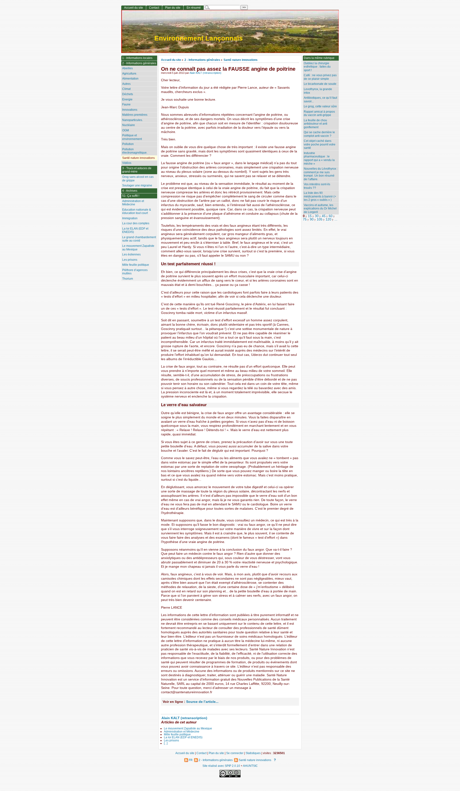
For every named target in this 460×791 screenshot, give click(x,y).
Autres (126, 84)
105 (319, 219)
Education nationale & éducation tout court (136, 211)
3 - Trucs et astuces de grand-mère (136, 170)
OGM (125, 130)
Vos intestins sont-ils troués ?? (317, 186)
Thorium (127, 278)
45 (324, 216)
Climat (126, 89)
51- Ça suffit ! (130, 195)
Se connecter (234, 753)
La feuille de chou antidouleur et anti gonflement (315, 124)
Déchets (127, 94)
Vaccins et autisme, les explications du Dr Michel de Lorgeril (320, 208)
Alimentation (130, 78)
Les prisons (171, 740)
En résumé (194, 7)
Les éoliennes (131, 254)
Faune (126, 104)
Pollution (128, 144)
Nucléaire (128, 125)
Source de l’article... (202, 702)
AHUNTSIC (250, 765)
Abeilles (127, 68)
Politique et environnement (132, 137)
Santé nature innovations (241, 59)
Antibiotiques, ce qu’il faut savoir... (320, 99)
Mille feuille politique (177, 734)
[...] (165, 743)
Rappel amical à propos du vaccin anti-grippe (319, 113)
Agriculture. (129, 73)
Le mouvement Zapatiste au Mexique (188, 728)
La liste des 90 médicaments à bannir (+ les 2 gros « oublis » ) (320, 196)
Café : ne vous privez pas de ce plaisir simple (320, 77)
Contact (154, 7)
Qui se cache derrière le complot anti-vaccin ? (319, 134)
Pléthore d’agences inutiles (135, 271)
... (335, 219)
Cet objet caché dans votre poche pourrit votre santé (319, 144)
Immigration (130, 218)
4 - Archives (129, 190)
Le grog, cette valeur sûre (320, 106)
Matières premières (134, 114)
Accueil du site (171, 59)
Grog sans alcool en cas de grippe (138, 178)
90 (312, 219)
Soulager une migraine (137, 185)
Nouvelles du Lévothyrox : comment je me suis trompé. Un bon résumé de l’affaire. (321, 174)
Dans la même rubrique (319, 58)
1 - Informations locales (137, 58)
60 (331, 216)
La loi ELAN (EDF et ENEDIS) (183, 737)
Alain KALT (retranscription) (205, 72)
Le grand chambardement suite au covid (139, 239)
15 (310, 216)
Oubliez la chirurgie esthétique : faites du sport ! (317, 67)
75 (305, 219)
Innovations (129, 109)
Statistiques (253, 753)
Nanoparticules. (132, 120)
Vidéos (126, 163)
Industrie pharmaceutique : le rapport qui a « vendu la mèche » (319, 158)
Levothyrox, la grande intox (318, 90)
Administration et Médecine (181, 731)
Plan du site (172, 7)
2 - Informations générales (202, 59)
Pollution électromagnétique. (134, 151)
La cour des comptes (135, 223)
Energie (127, 99)
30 (317, 216)
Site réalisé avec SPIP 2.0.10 (221, 765)
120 (328, 219)
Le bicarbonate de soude (320, 84)
